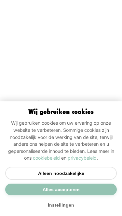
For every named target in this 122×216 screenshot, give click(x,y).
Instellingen (61, 205)
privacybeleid (82, 158)
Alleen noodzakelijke (61, 173)
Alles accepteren (61, 189)
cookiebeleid (46, 158)
